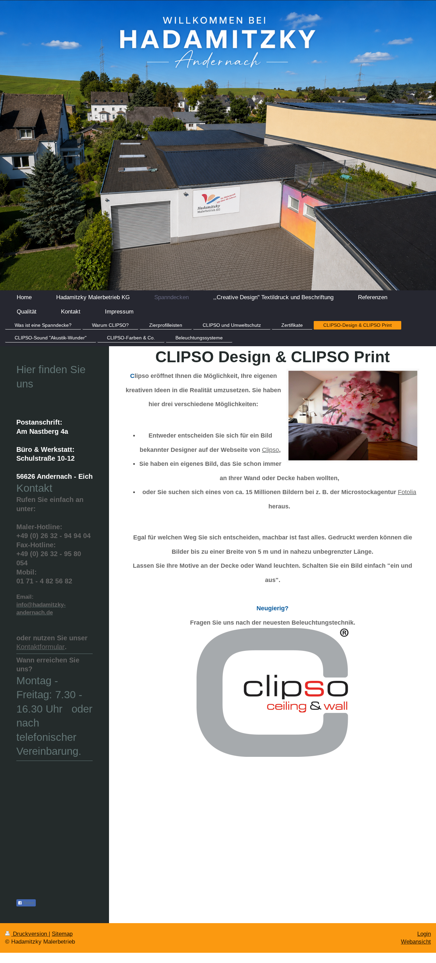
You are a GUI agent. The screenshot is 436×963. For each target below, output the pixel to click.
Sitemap (62, 934)
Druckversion (30, 934)
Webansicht (416, 941)
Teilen (28, 903)
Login (424, 934)
